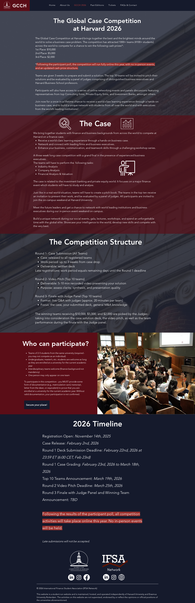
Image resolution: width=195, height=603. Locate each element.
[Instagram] (79, 577)
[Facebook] (86, 577)
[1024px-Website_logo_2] (121, 577)
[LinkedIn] (71, 577)
